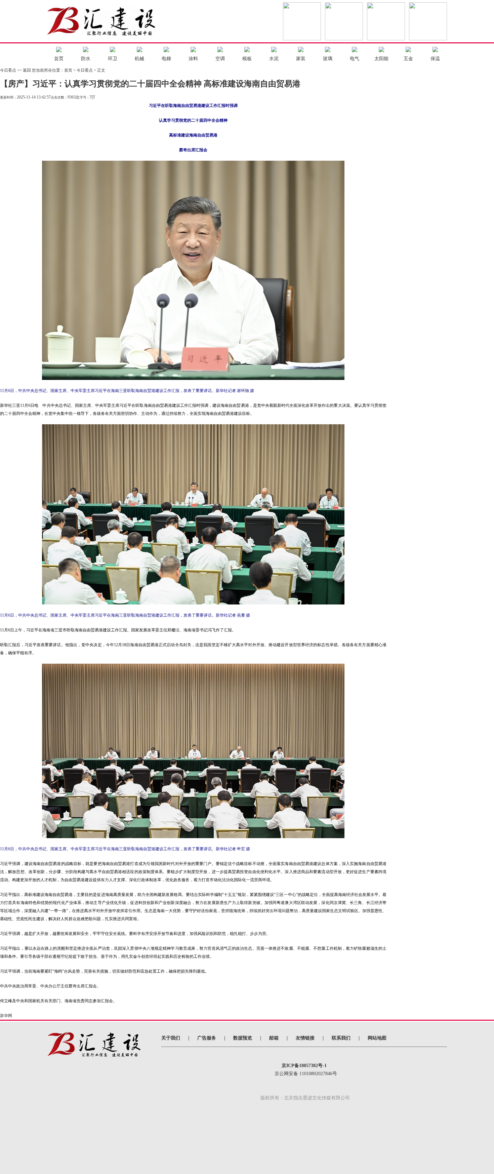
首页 (68, 70)
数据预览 (242, 1038)
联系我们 (341, 1038)
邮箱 (274, 1038)
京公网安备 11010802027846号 (306, 1073)
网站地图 (377, 1038)
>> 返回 (24, 70)
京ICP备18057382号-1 (304, 1065)
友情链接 (305, 1038)
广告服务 (206, 1038)
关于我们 (170, 1038)
